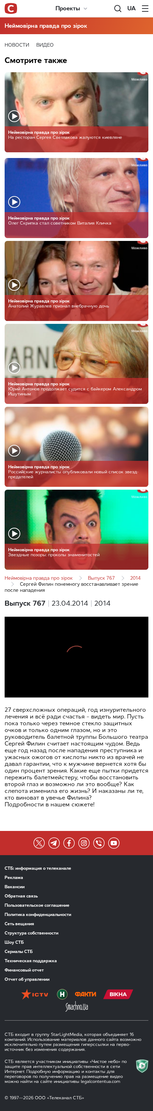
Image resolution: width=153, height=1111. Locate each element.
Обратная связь (21, 896)
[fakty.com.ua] (85, 995)
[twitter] (39, 843)
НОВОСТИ (17, 45)
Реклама (14, 877)
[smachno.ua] (77, 1007)
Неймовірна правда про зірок (46, 25)
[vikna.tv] (118, 995)
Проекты (68, 8)
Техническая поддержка (31, 960)
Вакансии (15, 886)
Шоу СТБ (14, 942)
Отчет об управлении (27, 979)
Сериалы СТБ (19, 951)
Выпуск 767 (101, 578)
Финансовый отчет (24, 970)
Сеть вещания (19, 923)
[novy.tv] (62, 995)
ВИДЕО (45, 45)
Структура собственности (31, 933)
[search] (117, 8)
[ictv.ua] (35, 995)
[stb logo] (11, 8)
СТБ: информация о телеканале (38, 868)
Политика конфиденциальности (38, 914)
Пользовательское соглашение (37, 905)
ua (131, 8)
